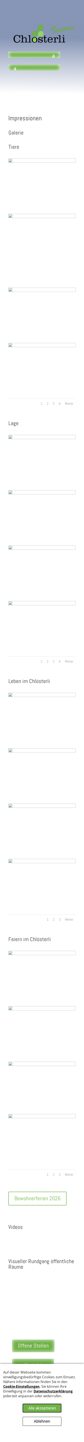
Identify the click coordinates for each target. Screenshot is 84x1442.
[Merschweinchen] (42, 291)
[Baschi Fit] (42, 862)
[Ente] (42, 217)
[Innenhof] (42, 438)
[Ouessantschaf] (42, 162)
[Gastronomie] (42, 1009)
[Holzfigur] (42, 346)
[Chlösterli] (42, 493)
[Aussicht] (42, 549)
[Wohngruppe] (42, 696)
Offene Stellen (33, 1345)
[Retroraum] (42, 751)
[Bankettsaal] (42, 954)
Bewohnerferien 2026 (37, 1198)
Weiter (69, 403)
